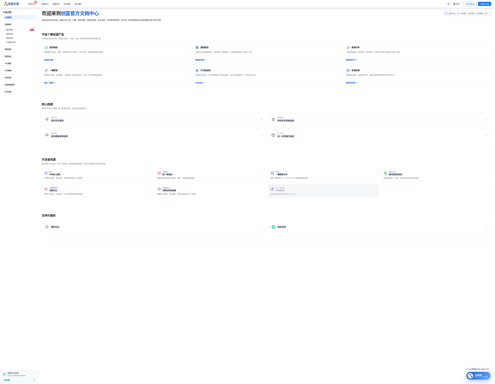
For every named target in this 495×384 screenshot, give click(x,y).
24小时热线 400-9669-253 (478, 369)
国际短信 (9, 34)
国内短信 (19, 30)
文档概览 (8, 17)
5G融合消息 (11, 42)
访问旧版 (19, 380)
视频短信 (9, 38)
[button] (19, 24)
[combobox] (467, 13)
